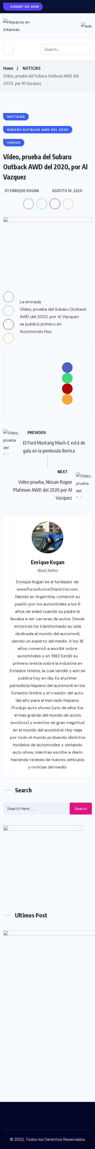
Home (8, 68)
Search (80, 808)
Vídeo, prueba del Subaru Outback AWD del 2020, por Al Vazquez (53, 312)
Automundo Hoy (35, 331)
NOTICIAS (32, 68)
